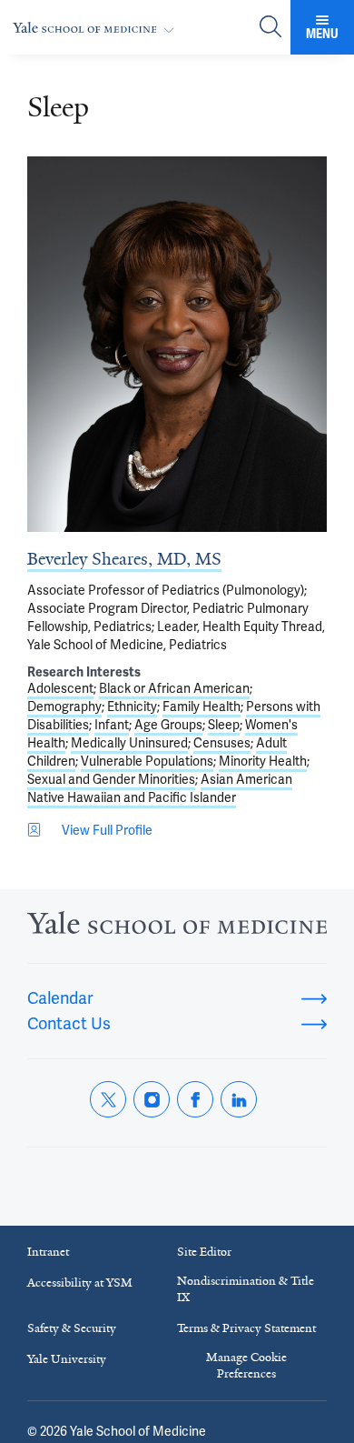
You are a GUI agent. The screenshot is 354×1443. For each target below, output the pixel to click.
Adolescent (60, 688)
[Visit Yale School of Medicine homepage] (177, 927)
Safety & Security (71, 1328)
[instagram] (151, 1099)
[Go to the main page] (97, 27)
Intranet (48, 1251)
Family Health (201, 706)
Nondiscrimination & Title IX (245, 1289)
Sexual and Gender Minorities (111, 779)
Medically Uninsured (129, 743)
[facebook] (195, 1099)
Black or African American (174, 688)
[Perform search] (270, 27)
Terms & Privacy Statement (246, 1328)
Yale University (66, 1359)
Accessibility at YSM (80, 1282)
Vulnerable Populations (147, 761)
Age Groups (168, 724)
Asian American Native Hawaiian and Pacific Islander (159, 788)
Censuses (222, 743)
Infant (111, 724)
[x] (108, 1099)
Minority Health (263, 761)
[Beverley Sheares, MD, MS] (177, 344)
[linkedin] (239, 1099)
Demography (64, 706)
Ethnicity (132, 706)
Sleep (224, 724)
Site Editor (204, 1251)
